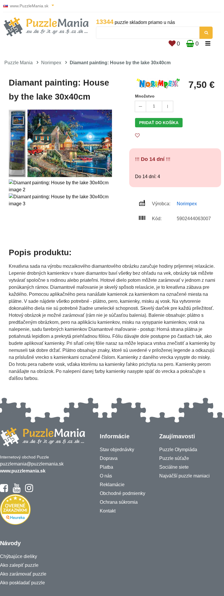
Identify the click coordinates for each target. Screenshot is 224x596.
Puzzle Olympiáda (178, 449)
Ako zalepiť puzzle (19, 565)
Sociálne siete (174, 467)
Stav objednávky (117, 449)
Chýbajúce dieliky (18, 556)
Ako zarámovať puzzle (23, 573)
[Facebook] (4, 490)
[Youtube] (16, 490)
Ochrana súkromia (119, 502)
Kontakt (108, 510)
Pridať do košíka (158, 122)
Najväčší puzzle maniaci (184, 475)
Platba (106, 467)
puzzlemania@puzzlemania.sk (32, 463)
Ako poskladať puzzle (22, 582)
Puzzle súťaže (174, 458)
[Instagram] (29, 490)
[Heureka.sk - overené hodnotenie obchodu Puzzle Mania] (15, 523)
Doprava (109, 458)
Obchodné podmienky (122, 493)
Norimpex (51, 62)
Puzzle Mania (18, 62)
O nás (106, 475)
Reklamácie (112, 484)
